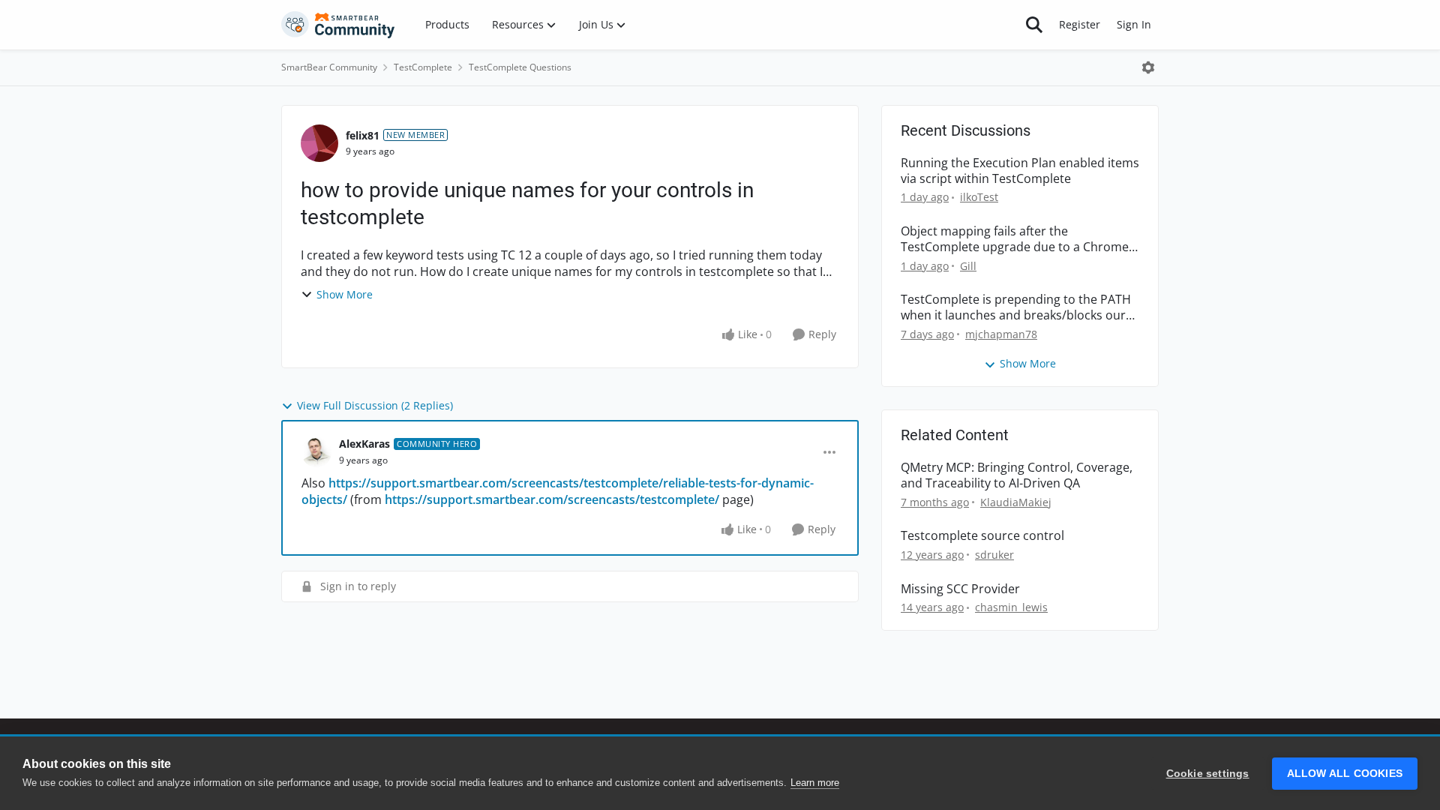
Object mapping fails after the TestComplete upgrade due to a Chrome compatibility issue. (1015, 239)
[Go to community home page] (338, 24)
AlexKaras (364, 443)
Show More (344, 294)
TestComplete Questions (520, 67)
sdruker (994, 555)
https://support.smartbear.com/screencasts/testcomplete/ (552, 499)
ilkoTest (979, 197)
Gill (968, 266)
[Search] (1034, 25)
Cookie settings (1208, 773)
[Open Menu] (1148, 67)
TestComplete (423, 67)
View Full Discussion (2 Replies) (375, 405)
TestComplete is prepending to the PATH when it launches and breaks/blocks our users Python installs (1016, 307)
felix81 (363, 135)
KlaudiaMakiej (1016, 502)
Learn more (814, 782)
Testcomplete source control (982, 536)
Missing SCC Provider (960, 589)
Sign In (1134, 24)
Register (1079, 24)
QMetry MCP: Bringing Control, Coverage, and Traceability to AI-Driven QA (1016, 475)
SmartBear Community (329, 67)
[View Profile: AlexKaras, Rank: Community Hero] (317, 452)
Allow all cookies (1344, 773)
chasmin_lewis (1011, 607)
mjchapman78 (1001, 334)
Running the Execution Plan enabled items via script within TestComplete (1020, 171)
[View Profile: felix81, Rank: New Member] (319, 143)
